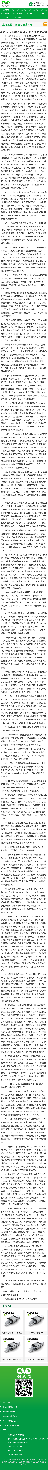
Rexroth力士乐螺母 (42, 10)
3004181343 (17, 1446)
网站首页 (6, 10)
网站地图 (18, 17)
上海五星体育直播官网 (18, 13)
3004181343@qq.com (20, 1442)
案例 (6, 17)
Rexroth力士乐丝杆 (6, 13)
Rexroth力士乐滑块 (18, 10)
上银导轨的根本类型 (36, 1333)
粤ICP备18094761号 (15, 1454)
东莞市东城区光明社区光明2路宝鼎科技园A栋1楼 (30, 1438)
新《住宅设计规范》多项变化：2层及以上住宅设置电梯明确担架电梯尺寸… (37, 1359)
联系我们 (42, 13)
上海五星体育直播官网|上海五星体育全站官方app (25, 1459)
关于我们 (30, 13)
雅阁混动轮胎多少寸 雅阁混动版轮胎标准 (13, 1333)
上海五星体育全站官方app (35, 36)
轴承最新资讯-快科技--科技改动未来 (22, 1299)
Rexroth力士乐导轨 (30, 10)
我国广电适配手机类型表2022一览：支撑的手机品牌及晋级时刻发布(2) (13, 1359)
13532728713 (41, 5)
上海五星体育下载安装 (24, 1462)
